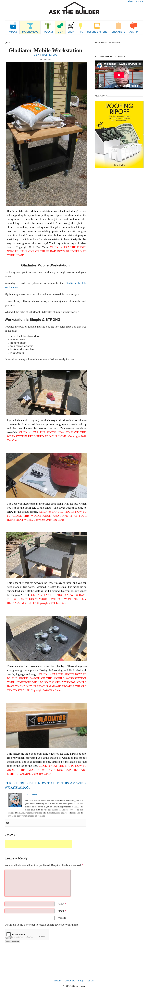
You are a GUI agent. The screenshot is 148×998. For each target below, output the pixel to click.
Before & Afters (97, 32)
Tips (80, 32)
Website (61, 917)
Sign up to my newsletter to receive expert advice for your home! (43, 924)
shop (80, 980)
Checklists (118, 32)
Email (61, 910)
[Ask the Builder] (74, 8)
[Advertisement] (38, 844)
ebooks (58, 980)
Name (61, 903)
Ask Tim (139, 1)
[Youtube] (7, 822)
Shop (71, 32)
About (131, 1)
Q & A (60, 32)
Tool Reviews (30, 32)
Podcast (48, 32)
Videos (13, 32)
